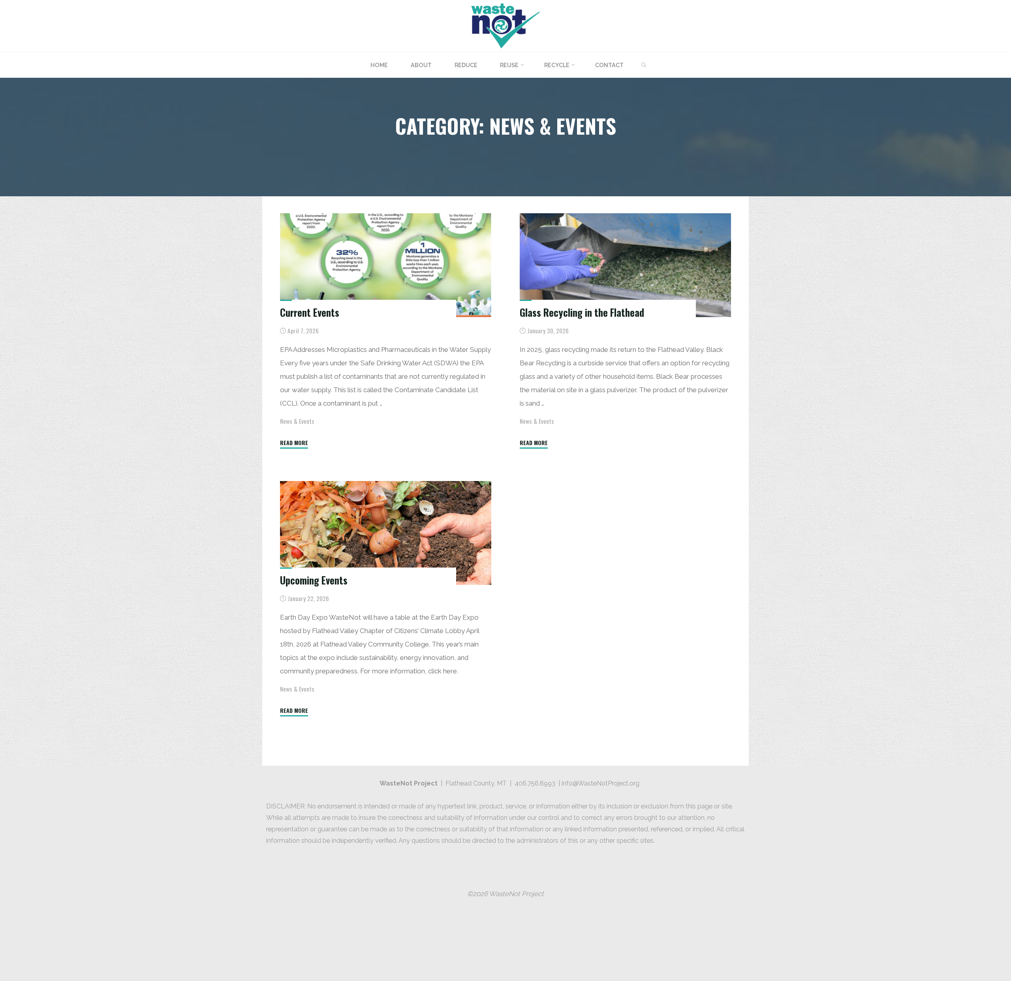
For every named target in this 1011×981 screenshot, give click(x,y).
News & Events (297, 421)
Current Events (309, 312)
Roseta (757, 921)
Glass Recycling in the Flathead (582, 312)
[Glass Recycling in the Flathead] (625, 265)
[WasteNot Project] (505, 25)
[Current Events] (385, 265)
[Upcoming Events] (385, 533)
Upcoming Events (314, 580)
